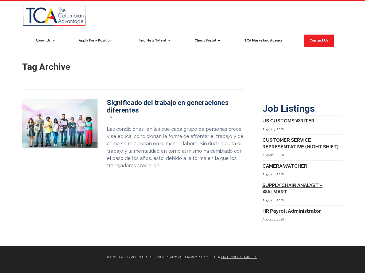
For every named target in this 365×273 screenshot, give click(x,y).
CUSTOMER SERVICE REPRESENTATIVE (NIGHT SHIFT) (300, 143)
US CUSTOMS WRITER (288, 121)
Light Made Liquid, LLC (239, 257)
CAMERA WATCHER (284, 166)
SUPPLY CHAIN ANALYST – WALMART (292, 188)
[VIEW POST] (60, 123)
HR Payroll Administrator (291, 211)
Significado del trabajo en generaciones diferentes (168, 106)
